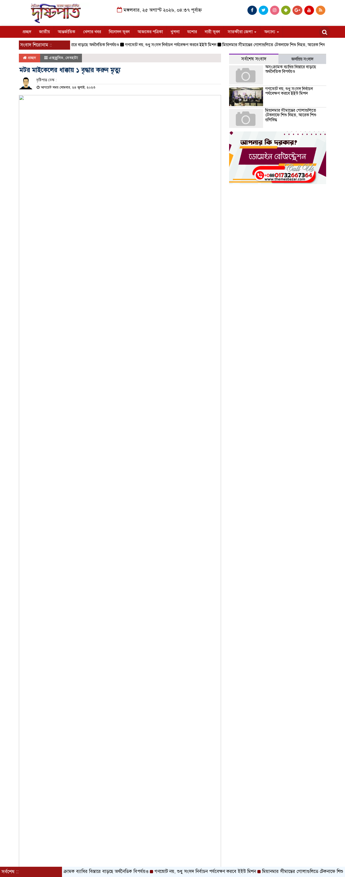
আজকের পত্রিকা (150, 32)
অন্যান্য (270, 32)
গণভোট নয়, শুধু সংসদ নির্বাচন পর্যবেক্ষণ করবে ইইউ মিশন (161, 45)
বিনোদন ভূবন (119, 32)
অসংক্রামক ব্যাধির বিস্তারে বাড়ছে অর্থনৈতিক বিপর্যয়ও (290, 69)
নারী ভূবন (212, 32)
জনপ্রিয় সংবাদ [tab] (302, 59)
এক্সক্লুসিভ (56, 57)
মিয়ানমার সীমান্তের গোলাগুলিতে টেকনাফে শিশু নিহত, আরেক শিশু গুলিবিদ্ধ (271, 45)
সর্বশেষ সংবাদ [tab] (253, 59)
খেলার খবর (92, 32)
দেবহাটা (71, 57)
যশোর (192, 32)
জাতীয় (44, 32)
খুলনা (175, 32)
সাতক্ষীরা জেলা (241, 32)
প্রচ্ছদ (27, 32)
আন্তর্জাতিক (66, 32)
